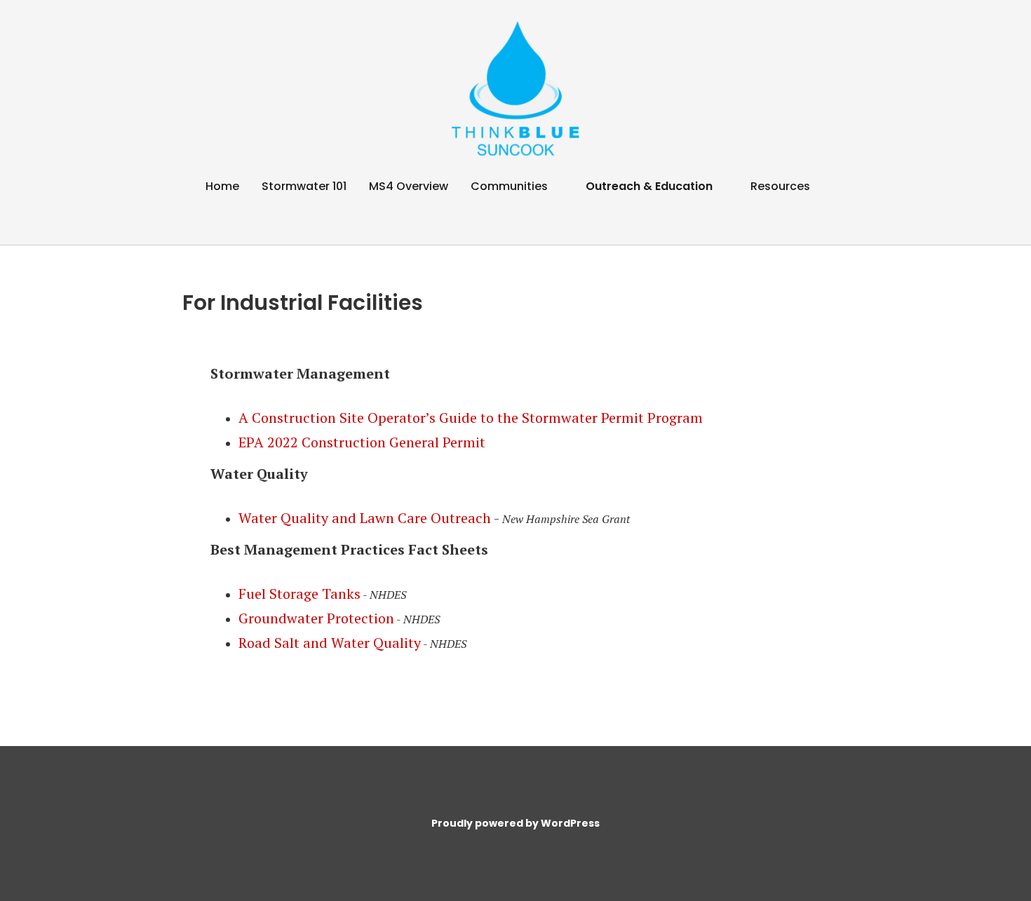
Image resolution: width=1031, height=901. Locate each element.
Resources (780, 186)
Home (222, 186)
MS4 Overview (408, 186)
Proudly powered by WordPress (515, 823)
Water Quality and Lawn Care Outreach (364, 517)
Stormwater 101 (304, 186)
